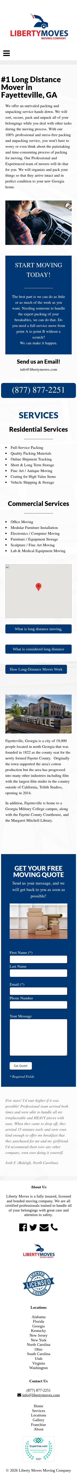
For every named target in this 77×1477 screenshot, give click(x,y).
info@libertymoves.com (38, 369)
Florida (38, 1321)
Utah (38, 1358)
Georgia (38, 1326)
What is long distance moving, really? (38, 630)
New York (38, 1340)
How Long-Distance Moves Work (36, 669)
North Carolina (38, 1344)
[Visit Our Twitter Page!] (33, 1227)
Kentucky (38, 1330)
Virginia (38, 1363)
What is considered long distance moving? (38, 650)
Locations (38, 1415)
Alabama (39, 1317)
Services (38, 1411)
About (38, 1429)
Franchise (38, 1424)
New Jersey (38, 1335)
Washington (38, 1368)
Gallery (38, 1420)
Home (38, 1406)
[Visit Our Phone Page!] (54, 1227)
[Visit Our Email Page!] (44, 1227)
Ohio (38, 1349)
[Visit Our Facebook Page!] (23, 1227)
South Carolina (38, 1354)
